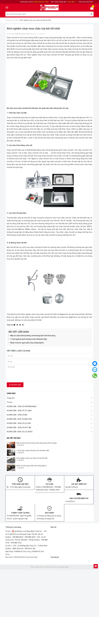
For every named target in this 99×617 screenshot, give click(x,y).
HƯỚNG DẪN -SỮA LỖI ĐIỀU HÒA (19, 419)
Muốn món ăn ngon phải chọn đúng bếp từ (27, 343)
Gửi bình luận (16, 385)
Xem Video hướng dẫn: (63, 2)
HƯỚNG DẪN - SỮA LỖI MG (17, 415)
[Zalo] (94, 369)
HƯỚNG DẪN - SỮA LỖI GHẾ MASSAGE (22, 406)
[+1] (23, 325)
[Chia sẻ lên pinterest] (20, 325)
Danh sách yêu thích (86, 2)
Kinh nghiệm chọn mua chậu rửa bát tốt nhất (31, 458)
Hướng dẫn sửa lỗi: (34, 2)
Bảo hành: (9, 557)
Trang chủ (11, 398)
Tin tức (9, 402)
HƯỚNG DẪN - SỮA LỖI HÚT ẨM (19, 427)
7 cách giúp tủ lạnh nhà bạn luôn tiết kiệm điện (28, 339)
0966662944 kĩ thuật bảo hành (26, 557)
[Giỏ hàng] (91, 9)
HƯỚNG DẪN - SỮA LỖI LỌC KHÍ (19, 423)
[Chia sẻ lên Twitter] (18, 325)
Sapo (67, 567)
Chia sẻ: (10, 325)
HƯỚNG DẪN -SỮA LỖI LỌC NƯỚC (20, 432)
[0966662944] (94, 375)
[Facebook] (94, 363)
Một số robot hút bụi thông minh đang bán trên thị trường (32, 336)
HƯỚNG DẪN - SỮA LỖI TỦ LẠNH (19, 411)
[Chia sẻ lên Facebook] (15, 325)
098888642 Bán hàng (22, 551)
